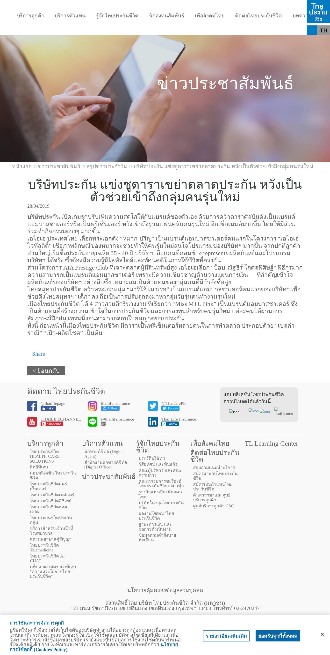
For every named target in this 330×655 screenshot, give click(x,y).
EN (324, 40)
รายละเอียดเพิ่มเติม (226, 636)
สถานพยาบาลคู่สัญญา (51, 539)
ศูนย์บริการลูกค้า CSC (213, 506)
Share (38, 354)
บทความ (302, 15)
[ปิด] (322, 634)
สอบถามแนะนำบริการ (214, 467)
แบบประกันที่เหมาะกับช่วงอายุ (111, 30)
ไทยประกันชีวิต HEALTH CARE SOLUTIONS (45, 456)
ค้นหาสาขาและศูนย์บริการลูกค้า (212, 497)
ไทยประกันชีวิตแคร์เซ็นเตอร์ (48, 486)
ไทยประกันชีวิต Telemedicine (44, 547)
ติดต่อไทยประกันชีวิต (258, 15)
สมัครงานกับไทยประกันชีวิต (215, 476)
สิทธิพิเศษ (39, 467)
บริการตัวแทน (70, 15)
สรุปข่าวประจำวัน (106, 166)
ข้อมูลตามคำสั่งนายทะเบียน (157, 537)
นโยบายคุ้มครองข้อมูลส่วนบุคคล (165, 590)
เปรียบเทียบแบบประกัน (188, 30)
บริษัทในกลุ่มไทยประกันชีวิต (161, 505)
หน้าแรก (22, 166)
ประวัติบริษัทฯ (152, 458)
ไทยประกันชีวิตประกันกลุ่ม (51, 520)
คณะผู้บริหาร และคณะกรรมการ (160, 473)
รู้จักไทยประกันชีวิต (117, 15)
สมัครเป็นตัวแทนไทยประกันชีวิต (213, 487)
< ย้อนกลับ (46, 371)
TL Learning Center (271, 443)
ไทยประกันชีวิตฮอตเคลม (48, 509)
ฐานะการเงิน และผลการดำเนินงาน (155, 527)
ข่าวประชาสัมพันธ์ (109, 476)
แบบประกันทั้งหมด (40, 30)
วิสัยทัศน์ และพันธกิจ (158, 464)
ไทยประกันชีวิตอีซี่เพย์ (51, 500)
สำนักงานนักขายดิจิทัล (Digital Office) (105, 465)
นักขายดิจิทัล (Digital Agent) (104, 454)
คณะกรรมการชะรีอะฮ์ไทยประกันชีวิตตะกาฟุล (161, 484)
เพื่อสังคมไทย (209, 15)
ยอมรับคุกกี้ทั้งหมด (278, 636)
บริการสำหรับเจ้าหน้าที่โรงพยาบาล (51, 531)
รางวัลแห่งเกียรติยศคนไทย (160, 494)
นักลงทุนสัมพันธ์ (166, 15)
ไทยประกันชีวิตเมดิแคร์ (52, 494)
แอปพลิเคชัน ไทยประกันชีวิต (53, 475)
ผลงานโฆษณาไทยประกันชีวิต (156, 516)
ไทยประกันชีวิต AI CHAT (47, 558)
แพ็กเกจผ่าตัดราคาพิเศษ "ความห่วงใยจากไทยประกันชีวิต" (53, 571)
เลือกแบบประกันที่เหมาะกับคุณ (265, 30)
